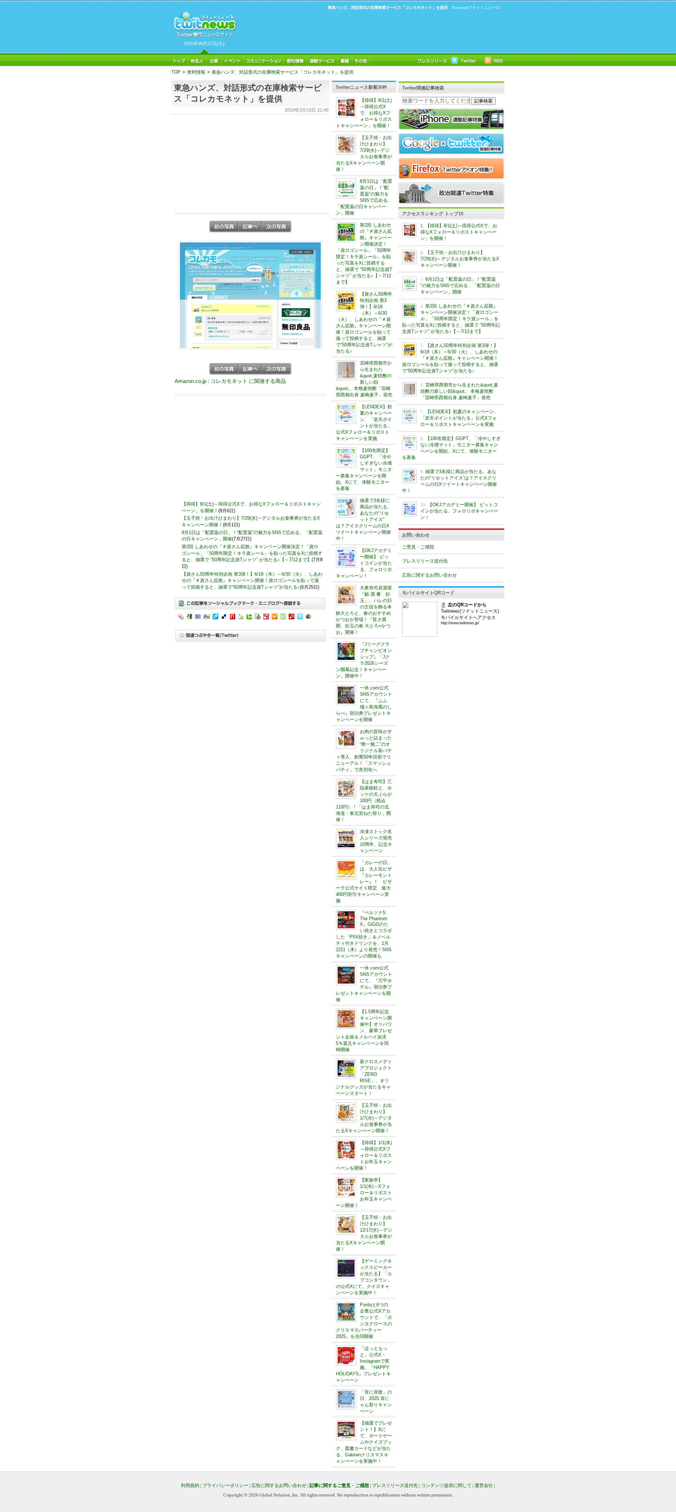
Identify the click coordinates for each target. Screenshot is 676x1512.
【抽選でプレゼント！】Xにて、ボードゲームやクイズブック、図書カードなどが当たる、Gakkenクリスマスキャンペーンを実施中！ (364, 1442)
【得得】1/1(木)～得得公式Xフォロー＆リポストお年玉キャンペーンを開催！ (364, 1155)
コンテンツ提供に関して (446, 1485)
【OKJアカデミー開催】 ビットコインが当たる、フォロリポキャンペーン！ (364, 563)
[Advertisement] (370, 30)
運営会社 (484, 1485)
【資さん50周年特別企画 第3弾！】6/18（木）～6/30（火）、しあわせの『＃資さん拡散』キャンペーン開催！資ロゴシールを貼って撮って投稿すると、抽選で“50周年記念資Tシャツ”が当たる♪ (252, 580)
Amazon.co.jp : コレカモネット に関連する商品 (230, 381)
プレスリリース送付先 (425, 561)
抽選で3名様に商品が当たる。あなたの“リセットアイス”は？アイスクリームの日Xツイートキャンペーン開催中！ (364, 519)
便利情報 (196, 72)
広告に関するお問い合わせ (429, 575)
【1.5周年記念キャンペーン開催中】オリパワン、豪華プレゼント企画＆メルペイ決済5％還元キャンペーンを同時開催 (364, 1030)
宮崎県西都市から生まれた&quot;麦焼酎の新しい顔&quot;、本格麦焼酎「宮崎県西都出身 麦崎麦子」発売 (459, 391)
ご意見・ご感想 (418, 547)
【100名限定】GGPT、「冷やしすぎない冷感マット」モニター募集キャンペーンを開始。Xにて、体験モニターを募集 (364, 469)
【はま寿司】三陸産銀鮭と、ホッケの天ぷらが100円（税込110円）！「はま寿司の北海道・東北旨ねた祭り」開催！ (364, 800)
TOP (176, 72)
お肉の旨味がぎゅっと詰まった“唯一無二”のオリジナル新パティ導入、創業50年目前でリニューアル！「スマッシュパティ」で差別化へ (364, 750)
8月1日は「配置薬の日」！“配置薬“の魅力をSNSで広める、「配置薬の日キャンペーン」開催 (460, 286)
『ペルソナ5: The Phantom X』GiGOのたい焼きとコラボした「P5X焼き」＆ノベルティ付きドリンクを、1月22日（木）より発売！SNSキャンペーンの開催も (364, 934)
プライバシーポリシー (225, 1485)
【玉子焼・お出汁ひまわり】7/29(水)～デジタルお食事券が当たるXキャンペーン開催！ (459, 259)
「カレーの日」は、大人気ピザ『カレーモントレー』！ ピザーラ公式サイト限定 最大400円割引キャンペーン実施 (364, 881)
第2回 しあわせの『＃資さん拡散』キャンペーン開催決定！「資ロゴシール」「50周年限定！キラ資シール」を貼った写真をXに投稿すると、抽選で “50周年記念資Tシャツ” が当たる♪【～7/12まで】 (252, 553)
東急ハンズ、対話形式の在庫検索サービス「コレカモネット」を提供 (282, 72)
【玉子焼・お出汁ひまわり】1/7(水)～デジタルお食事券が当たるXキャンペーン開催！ (364, 1118)
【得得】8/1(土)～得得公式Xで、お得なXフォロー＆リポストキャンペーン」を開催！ (364, 113)
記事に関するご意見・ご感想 (339, 1485)
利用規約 (190, 1485)
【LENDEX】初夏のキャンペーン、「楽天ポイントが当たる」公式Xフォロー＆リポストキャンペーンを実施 (459, 418)
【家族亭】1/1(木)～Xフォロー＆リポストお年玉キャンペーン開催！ (364, 1192)
